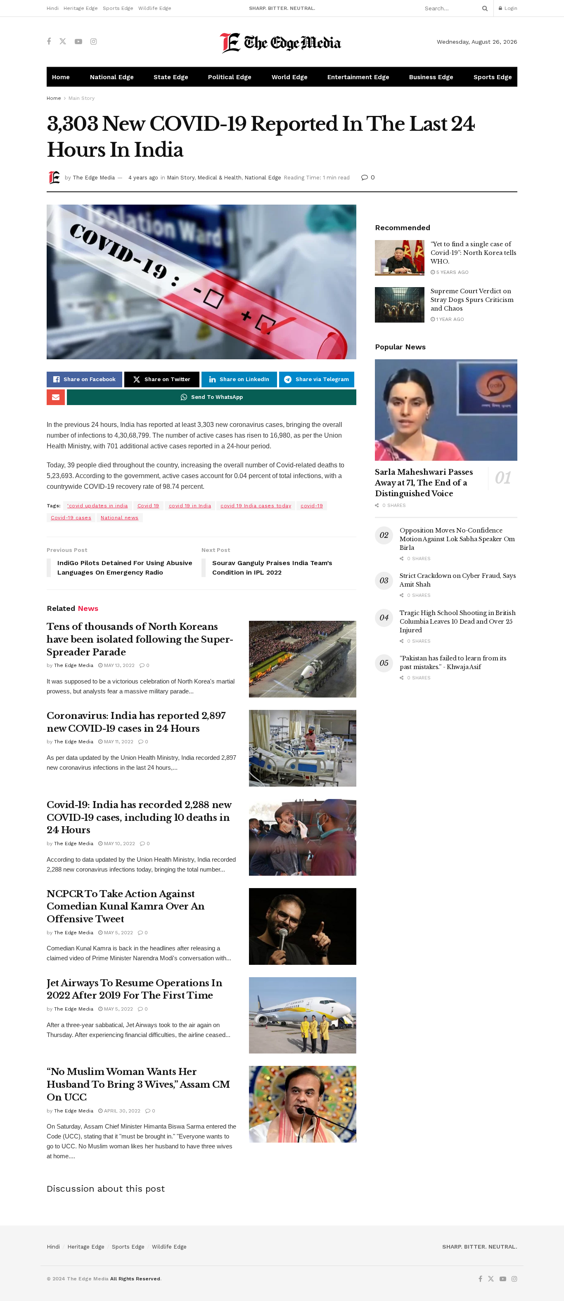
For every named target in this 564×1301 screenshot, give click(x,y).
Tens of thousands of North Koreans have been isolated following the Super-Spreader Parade (140, 639)
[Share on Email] (56, 397)
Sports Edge (118, 8)
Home (61, 77)
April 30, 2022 (121, 1111)
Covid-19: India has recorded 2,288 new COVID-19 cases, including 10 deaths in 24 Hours (139, 817)
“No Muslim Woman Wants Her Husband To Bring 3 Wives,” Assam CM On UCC (138, 1084)
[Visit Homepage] (282, 42)
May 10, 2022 (118, 843)
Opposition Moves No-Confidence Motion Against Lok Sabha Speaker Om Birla (457, 539)
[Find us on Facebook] (49, 42)
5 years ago (452, 272)
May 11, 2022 (117, 742)
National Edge (112, 77)
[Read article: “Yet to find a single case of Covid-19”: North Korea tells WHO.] (399, 258)
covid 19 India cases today (255, 506)
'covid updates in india (97, 506)
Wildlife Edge (154, 8)
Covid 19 (148, 506)
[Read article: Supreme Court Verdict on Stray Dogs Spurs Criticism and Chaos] (399, 305)
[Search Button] (483, 8)
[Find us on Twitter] (62, 42)
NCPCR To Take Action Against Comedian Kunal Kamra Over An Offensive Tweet (126, 907)
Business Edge (431, 77)
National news (120, 518)
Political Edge (229, 77)
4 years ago (143, 177)
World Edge (290, 77)
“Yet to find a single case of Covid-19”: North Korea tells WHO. (474, 252)
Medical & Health (219, 177)
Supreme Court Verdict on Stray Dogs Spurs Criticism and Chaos (472, 300)
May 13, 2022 (118, 665)
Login (510, 8)
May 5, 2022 (117, 933)
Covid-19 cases (71, 518)
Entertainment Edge (358, 77)
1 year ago (449, 319)
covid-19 (312, 506)
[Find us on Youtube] (78, 42)
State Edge (171, 77)
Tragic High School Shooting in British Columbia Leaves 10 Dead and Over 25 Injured (457, 621)
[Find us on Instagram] (93, 42)
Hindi (53, 8)
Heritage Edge (81, 8)
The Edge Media (94, 177)
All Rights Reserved (135, 1279)
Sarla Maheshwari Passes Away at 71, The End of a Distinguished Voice (424, 483)
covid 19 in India (190, 506)
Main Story (82, 98)
